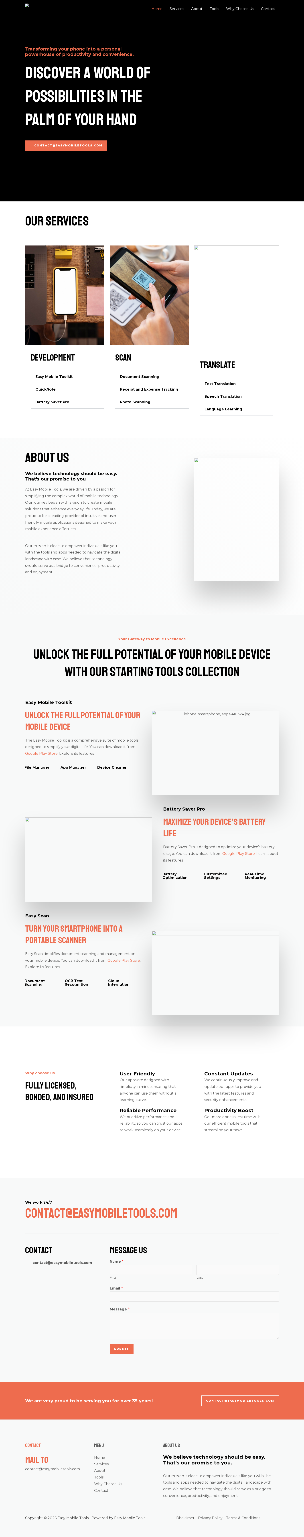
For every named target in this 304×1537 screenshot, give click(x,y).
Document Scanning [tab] (34, 983)
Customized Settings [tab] (215, 876)
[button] (67, 377)
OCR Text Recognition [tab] (76, 983)
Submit (121, 1348)
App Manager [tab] (73, 767)
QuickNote (45, 389)
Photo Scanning (135, 402)
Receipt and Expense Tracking (149, 389)
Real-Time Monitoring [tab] (255, 876)
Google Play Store (41, 753)
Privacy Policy (210, 1518)
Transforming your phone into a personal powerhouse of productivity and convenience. (79, 51)
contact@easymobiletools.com (52, 1469)
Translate (217, 364)
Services (177, 9)
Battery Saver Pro (52, 402)
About (197, 9)
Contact (268, 9)
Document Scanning (139, 377)
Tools (214, 9)
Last (200, 1277)
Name (117, 1261)
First (113, 1277)
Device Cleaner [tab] (112, 767)
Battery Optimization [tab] (175, 876)
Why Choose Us (240, 9)
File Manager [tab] (36, 767)
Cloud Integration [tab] (119, 983)
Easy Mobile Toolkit (54, 377)
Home (157, 9)
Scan (123, 357)
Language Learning (223, 409)
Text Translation (220, 384)
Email (116, 1288)
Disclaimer (185, 1518)
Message (120, 1309)
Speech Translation (223, 396)
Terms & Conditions (243, 1518)
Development (53, 357)
